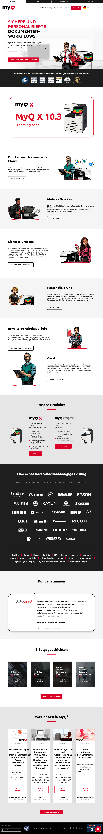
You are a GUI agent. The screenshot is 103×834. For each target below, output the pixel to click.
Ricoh (13, 558)
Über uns (59, 8)
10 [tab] (55, 628)
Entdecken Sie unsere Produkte (23, 60)
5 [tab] (46, 628)
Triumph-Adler (47, 558)
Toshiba (33, 558)
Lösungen (50, 8)
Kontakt (90, 1)
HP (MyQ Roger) (84, 558)
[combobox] (88, 7)
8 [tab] (52, 628)
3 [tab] (42, 628)
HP (55, 555)
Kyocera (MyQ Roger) (25, 561)
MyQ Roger (63, 446)
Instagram (77, 828)
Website (12, 1)
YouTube (74, 828)
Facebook (71, 828)
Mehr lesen (54, 219)
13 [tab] (61, 628)
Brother (16, 555)
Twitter (68, 828)
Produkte (41, 8)
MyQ (38, 1)
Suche (98, 7)
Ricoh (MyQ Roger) (79, 561)
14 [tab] (63, 628)
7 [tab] (50, 628)
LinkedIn (65, 828)
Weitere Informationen (21, 265)
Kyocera (75, 555)
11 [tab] (57, 628)
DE (88, 8)
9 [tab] (53, 628)
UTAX (60, 558)
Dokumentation (64, 1)
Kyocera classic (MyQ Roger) (52, 561)
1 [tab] (38, 628)
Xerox (70, 558)
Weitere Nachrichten (51, 812)
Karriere (67, 8)
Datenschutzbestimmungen (52, 828)
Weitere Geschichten (51, 696)
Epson (36, 555)
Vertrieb (76, 8)
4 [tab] (44, 628)
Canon (26, 555)
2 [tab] (40, 628)
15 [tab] (65, 628)
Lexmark (86, 555)
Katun (64, 555)
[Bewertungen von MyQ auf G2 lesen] (94, 828)
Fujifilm (46, 555)
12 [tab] (59, 628)
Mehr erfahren (17, 179)
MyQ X (35, 453)
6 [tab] (48, 628)
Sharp (22, 558)
